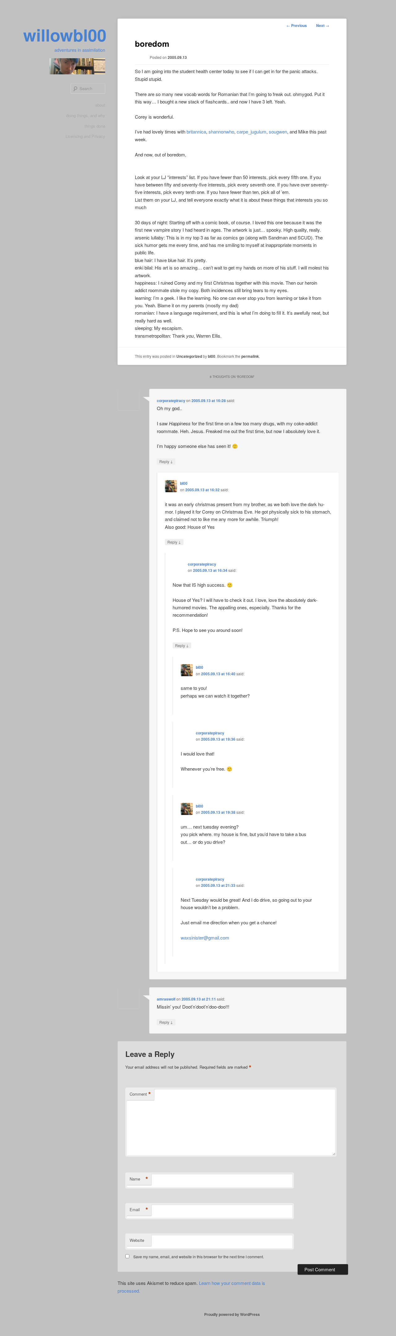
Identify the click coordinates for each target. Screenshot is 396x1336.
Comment (140, 1094)
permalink (250, 356)
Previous (296, 25)
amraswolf (166, 999)
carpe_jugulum (251, 131)
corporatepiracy (171, 400)
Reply (166, 461)
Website (137, 1240)
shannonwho (221, 131)
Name (139, 1179)
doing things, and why (85, 115)
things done (94, 126)
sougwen (278, 131)
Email (139, 1210)
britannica (196, 131)
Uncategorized (189, 356)
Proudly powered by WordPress (232, 1314)
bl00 (211, 356)
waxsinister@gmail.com (205, 937)
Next (322, 25)
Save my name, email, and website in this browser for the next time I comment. (198, 1256)
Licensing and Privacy (85, 136)
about (100, 105)
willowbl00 (64, 35)
